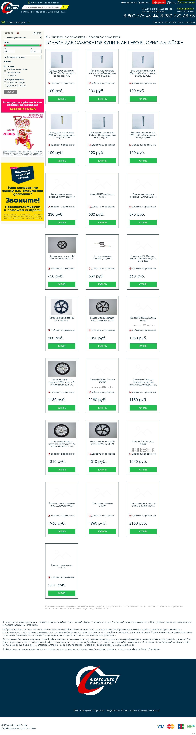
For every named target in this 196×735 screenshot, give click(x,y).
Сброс (10, 91)
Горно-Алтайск (51, 3)
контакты (190, 22)
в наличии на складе (17, 69)
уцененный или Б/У (16, 86)
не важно (12, 76)
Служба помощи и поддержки (18, 728)
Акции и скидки (138, 710)
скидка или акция (16, 82)
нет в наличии (14, 73)
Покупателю (113, 710)
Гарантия (158, 22)
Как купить (170, 22)
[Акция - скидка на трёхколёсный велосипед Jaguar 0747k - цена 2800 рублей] (22, 128)
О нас (124, 710)
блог (180, 22)
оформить (159, 2)
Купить (62, 98)
